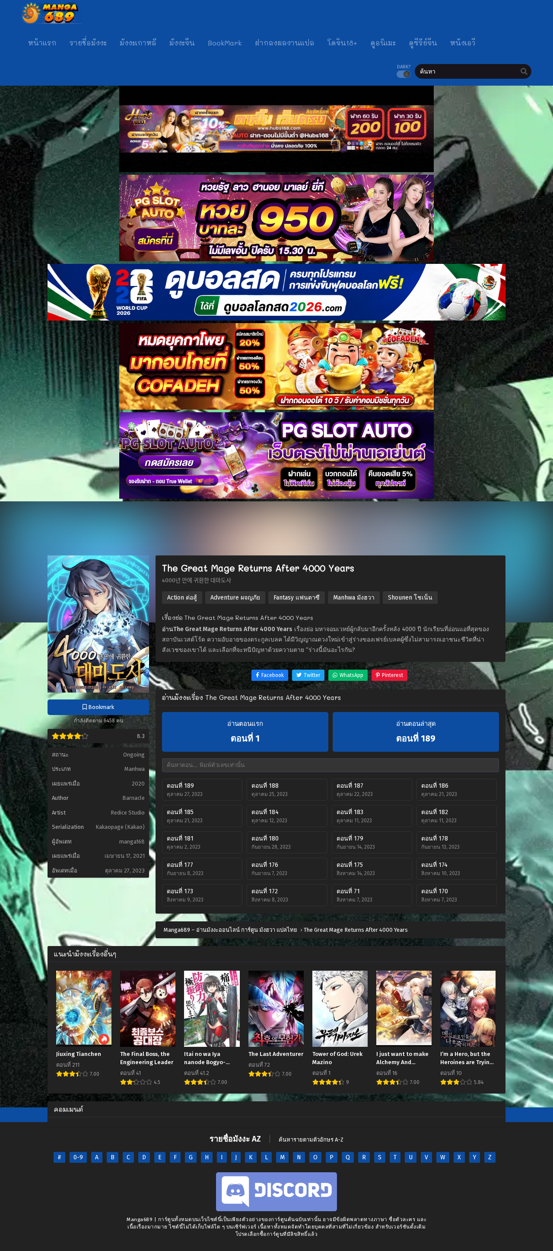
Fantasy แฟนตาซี (296, 597)
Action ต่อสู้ (182, 597)
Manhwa (134, 769)
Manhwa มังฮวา (354, 597)
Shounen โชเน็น (410, 597)
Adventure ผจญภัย (235, 597)
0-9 (78, 1157)
